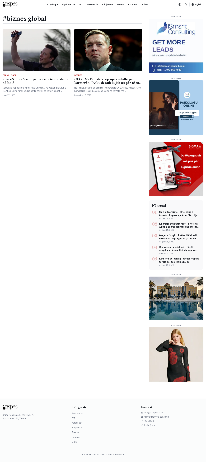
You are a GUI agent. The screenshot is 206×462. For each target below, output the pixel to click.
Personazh (92, 4)
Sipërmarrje (68, 4)
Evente (120, 4)
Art (80, 4)
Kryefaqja (52, 4)
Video (144, 4)
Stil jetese (107, 4)
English (198, 4)
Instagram (149, 425)
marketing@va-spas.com (156, 416)
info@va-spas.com (153, 412)
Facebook (149, 421)
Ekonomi (132, 4)
